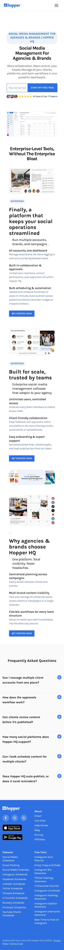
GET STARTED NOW (22, 313)
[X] (24, 818)
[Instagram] (14, 818)
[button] (56, 5)
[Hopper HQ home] (12, 6)
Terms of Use (16, 943)
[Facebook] (5, 818)
